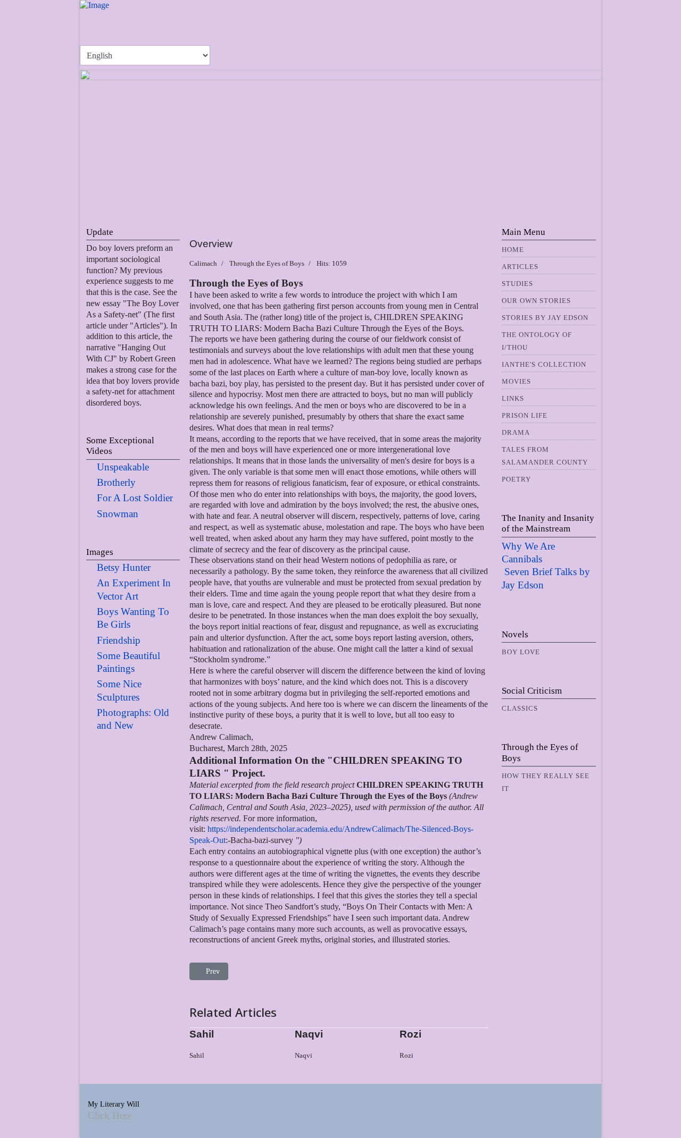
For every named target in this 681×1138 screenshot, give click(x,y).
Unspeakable (123, 467)
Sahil (201, 1034)
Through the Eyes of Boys (266, 263)
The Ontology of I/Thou (537, 341)
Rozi (410, 1034)
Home (513, 250)
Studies (517, 284)
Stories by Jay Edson (545, 318)
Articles (520, 267)
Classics (520, 708)
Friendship (118, 640)
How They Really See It (545, 782)
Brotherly (116, 482)
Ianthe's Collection (544, 364)
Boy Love (521, 652)
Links (513, 398)
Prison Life (524, 415)
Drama (516, 432)
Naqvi (309, 1034)
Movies (516, 381)
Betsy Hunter (124, 567)
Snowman (117, 513)
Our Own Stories (536, 301)
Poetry (516, 479)
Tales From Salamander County (545, 455)
